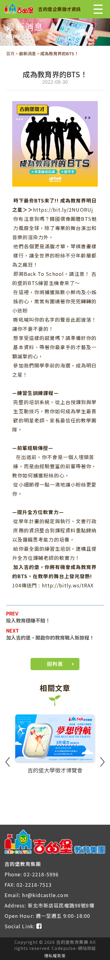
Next (102, 762)
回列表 (55, 663)
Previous (8, 762)
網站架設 (87, 948)
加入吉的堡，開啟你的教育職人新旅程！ (50, 637)
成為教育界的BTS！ (59, 53)
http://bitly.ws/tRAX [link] (68, 585)
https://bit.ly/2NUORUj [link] (63, 209)
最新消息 (27, 53)
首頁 (10, 53)
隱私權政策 (55, 955)
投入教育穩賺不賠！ (28, 620)
